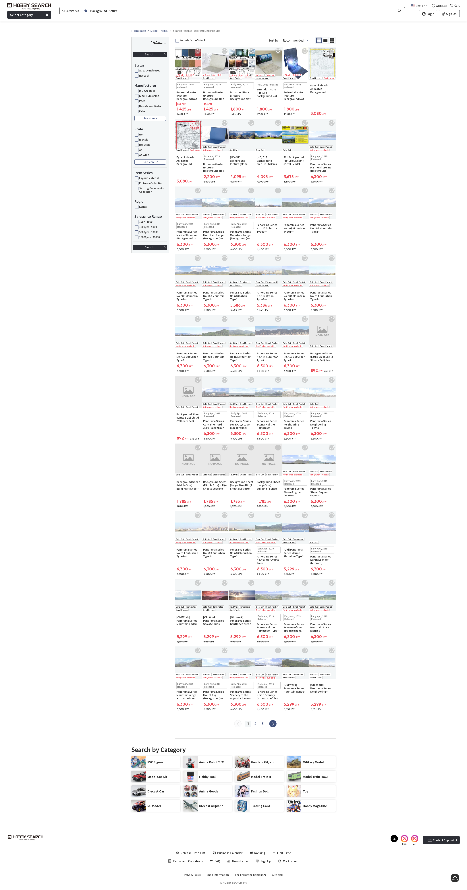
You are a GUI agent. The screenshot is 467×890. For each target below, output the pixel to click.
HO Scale (144, 144)
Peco (142, 100)
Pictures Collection (151, 183)
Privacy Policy (192, 874)
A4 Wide (144, 154)
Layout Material (149, 178)
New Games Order (150, 106)
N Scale (143, 139)
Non (141, 134)
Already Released (149, 70)
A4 (140, 149)
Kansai (143, 206)
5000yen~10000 (148, 232)
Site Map (277, 874)
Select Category (21, 15)
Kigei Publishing (149, 95)
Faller (142, 111)
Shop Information (218, 874)
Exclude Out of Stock (193, 40)
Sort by (273, 40)
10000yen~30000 (149, 237)
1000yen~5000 (148, 226)
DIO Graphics (147, 90)
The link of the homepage (251, 874)
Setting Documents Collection (151, 189)
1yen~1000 (146, 221)
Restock (144, 75)
